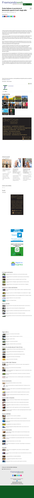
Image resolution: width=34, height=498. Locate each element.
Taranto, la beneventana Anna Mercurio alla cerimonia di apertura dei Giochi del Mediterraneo (18, 421)
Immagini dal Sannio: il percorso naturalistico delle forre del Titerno (16, 279)
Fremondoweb (4, 12)
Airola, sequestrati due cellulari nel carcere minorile (13, 382)
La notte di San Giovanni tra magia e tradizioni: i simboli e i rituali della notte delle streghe (18, 290)
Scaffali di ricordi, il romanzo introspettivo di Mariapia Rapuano (15, 308)
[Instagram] (6, 91)
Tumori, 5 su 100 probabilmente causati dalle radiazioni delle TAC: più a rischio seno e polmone (19, 438)
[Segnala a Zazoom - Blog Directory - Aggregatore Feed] (17, 480)
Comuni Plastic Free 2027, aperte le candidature (13, 415)
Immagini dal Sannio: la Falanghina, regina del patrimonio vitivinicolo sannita (17, 281)
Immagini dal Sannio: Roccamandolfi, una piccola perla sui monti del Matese (17, 276)
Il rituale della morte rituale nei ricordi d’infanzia (13, 356)
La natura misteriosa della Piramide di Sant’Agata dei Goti (14, 351)
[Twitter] (4, 91)
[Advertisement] (17, 24)
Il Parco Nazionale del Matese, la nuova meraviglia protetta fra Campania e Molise (18, 295)
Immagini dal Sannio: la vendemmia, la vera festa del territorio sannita (16, 274)
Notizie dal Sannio (12, 12)
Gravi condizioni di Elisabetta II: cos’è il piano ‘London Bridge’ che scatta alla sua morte (18, 444)
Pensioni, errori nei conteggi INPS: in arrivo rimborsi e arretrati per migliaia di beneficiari (17, 450)
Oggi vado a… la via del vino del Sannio (12, 341)
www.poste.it (8, 79)
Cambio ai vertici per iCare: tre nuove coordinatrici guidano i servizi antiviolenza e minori (18, 377)
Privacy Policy (15, 479)
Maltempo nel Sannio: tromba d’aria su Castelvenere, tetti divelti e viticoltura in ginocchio (18, 374)
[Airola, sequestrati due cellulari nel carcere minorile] (6, 163)
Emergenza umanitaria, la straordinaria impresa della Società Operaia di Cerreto (18, 310)
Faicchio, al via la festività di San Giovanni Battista (13, 367)
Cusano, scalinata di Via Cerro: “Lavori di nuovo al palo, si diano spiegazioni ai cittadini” (17, 365)
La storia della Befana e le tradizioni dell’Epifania (13, 456)
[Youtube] (5, 91)
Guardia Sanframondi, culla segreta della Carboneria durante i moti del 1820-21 (18, 305)
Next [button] (31, 170)
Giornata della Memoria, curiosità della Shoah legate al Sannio (15, 354)
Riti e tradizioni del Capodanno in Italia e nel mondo (14, 458)
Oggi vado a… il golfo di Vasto (10, 338)
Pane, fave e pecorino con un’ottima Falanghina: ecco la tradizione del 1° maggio (18, 292)
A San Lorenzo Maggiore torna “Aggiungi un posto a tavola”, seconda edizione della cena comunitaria (18, 370)
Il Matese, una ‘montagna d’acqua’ (11, 300)
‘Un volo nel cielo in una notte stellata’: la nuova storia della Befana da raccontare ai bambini (19, 453)
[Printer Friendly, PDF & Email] (30, 83)
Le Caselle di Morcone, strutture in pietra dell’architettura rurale (15, 349)
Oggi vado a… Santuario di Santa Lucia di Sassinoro (13, 343)
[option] (7, 170)
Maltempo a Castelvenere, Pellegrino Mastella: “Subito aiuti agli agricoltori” (17, 399)
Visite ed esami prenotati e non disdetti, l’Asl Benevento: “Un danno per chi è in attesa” (18, 386)
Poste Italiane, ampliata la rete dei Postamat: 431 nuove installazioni (16, 418)
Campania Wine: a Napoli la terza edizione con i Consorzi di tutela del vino (17, 404)
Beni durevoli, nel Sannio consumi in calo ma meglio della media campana (17, 402)
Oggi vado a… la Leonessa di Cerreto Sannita (12, 333)
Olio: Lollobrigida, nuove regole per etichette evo (13, 424)
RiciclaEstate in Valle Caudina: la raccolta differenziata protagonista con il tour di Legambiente (18, 389)
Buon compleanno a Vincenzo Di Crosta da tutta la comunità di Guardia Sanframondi (19, 315)
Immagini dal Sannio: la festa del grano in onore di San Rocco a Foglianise (17, 284)
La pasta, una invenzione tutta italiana (11, 359)
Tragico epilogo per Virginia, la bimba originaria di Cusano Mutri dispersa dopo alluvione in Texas (18, 432)
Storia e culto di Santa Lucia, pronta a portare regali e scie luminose (16, 461)
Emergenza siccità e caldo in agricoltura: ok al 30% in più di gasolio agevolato (18, 407)
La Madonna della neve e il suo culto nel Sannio (13, 297)
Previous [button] (3, 170)
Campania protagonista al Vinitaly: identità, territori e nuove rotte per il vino (17, 426)
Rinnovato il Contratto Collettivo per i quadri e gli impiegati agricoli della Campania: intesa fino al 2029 (18, 410)
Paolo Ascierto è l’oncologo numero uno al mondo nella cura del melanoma (17, 435)
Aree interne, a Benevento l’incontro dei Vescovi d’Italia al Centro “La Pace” (17, 394)
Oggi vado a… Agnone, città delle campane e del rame (14, 336)
